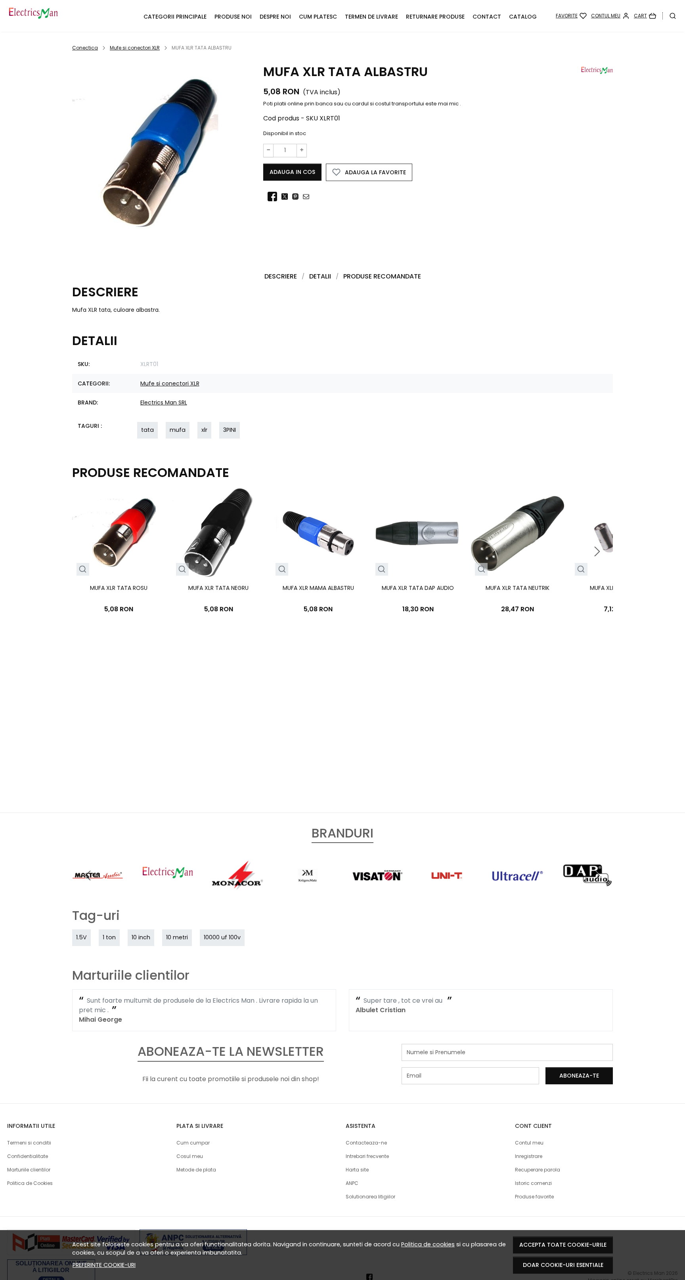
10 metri (177, 937)
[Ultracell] (517, 890)
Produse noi (233, 17)
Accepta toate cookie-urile (563, 1245)
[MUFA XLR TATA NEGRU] (218, 533)
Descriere (280, 276)
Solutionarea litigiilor (370, 1196)
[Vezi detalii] (82, 569)
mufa (178, 430)
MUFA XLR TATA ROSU (118, 588)
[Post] (286, 196)
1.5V (81, 937)
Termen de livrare (371, 17)
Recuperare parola (537, 1169)
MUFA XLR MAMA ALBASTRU (318, 588)
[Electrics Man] (69, 16)
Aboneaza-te (579, 1076)
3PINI (229, 430)
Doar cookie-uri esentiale (563, 1265)
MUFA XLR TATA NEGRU (218, 588)
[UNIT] (447, 890)
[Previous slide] (88, 875)
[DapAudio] (587, 890)
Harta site (357, 1169)
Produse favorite (534, 1196)
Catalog (523, 17)
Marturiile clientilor (28, 1169)
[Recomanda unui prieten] (308, 196)
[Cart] (645, 15)
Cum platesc (318, 17)
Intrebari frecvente (367, 1156)
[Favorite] (571, 15)
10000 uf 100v (222, 937)
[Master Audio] (97, 890)
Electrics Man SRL (163, 402)
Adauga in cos (292, 172)
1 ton (109, 937)
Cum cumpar (193, 1142)
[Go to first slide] (597, 875)
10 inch (141, 937)
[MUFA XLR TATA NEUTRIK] (517, 533)
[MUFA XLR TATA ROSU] (118, 533)
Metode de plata (196, 1169)
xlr (204, 430)
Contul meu (529, 1142)
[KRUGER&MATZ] (307, 890)
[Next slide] (597, 551)
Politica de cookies (428, 1244)
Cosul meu (189, 1156)
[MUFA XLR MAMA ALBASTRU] (318, 533)
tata (147, 430)
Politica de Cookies (30, 1183)
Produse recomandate (382, 276)
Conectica (85, 47)
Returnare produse (435, 17)
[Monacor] (237, 890)
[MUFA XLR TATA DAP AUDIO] (417, 533)
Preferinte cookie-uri (104, 1265)
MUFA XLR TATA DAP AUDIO (418, 588)
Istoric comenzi (533, 1183)
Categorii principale (175, 17)
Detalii (320, 276)
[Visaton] (377, 890)
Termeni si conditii (29, 1142)
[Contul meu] (610, 15)
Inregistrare (528, 1156)
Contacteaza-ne (366, 1142)
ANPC (352, 1183)
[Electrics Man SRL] (167, 890)
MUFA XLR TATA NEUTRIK (517, 588)
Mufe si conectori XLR (135, 47)
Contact (487, 17)
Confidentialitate (27, 1156)
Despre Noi (275, 17)
